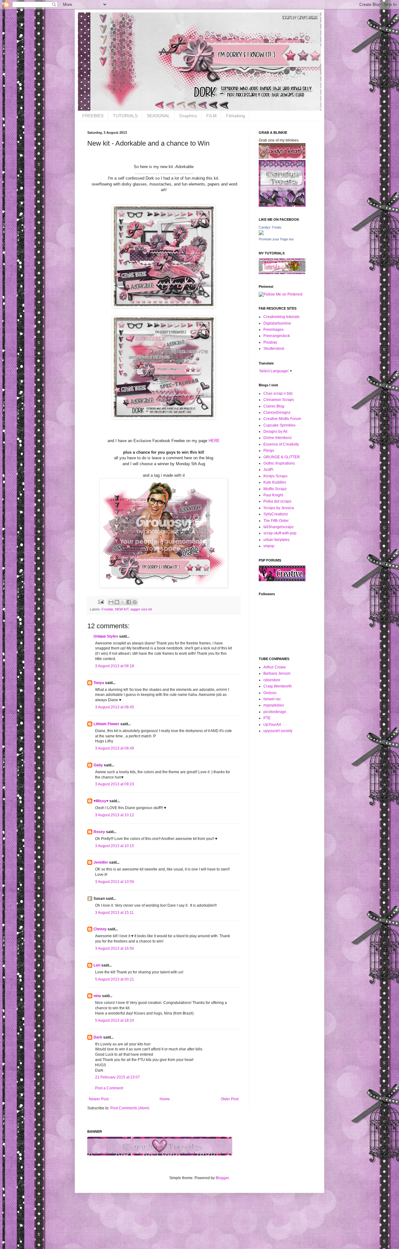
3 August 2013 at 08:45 (114, 707)
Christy (100, 929)
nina (97, 996)
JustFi (268, 469)
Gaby (98, 765)
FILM (211, 115)
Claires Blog (273, 406)
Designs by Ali (275, 431)
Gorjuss (269, 693)
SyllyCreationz (275, 514)
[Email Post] (101, 602)
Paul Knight (273, 495)
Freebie (107, 609)
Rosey (99, 832)
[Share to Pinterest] (135, 602)
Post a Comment (109, 1088)
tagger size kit (141, 609)
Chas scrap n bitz (278, 393)
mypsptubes (273, 705)
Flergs (268, 450)
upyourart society (277, 731)
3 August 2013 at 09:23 (114, 784)
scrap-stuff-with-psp (279, 533)
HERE (214, 440)
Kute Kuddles (274, 482)
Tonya (99, 683)
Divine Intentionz (277, 438)
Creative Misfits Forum (282, 419)
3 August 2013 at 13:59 (114, 882)
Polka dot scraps (277, 501)
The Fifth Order (276, 520)
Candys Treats (270, 227)
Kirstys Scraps (275, 476)
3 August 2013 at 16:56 (114, 948)
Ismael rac (272, 699)
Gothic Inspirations (279, 463)
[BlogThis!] (117, 602)
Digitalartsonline (277, 323)
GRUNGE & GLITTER (281, 457)
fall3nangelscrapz (278, 527)
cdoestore (271, 680)
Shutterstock (273, 348)
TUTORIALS (125, 115)
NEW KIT (122, 609)
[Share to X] (123, 602)
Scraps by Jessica (278, 508)
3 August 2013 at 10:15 (114, 846)
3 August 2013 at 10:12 (114, 815)
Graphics (188, 115)
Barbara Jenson (277, 673)
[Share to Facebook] (129, 602)
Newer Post (98, 1099)
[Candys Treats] (261, 234)
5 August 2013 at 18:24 (114, 1020)
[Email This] (111, 602)
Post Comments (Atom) (129, 1108)
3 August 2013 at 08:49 (114, 748)
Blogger (222, 1178)
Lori (97, 965)
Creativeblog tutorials (281, 317)
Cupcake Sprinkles (279, 425)
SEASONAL (158, 115)
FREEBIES (92, 115)
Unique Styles (106, 636)
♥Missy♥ (101, 801)
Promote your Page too (276, 239)
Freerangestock (276, 336)
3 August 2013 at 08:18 (114, 666)
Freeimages (273, 329)
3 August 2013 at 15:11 (114, 912)
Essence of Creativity (281, 444)
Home (165, 1099)
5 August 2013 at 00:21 (114, 979)
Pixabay (270, 342)
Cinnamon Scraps (278, 400)
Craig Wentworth (277, 686)
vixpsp (268, 546)
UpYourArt (272, 724)
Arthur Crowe (274, 667)
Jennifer (101, 862)
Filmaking (235, 115)
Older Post (229, 1099)
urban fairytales (276, 540)
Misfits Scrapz (275, 489)
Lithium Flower (106, 724)
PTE (267, 718)
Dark (98, 1037)
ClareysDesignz (277, 412)
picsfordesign (274, 712)
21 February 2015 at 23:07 (117, 1077)
